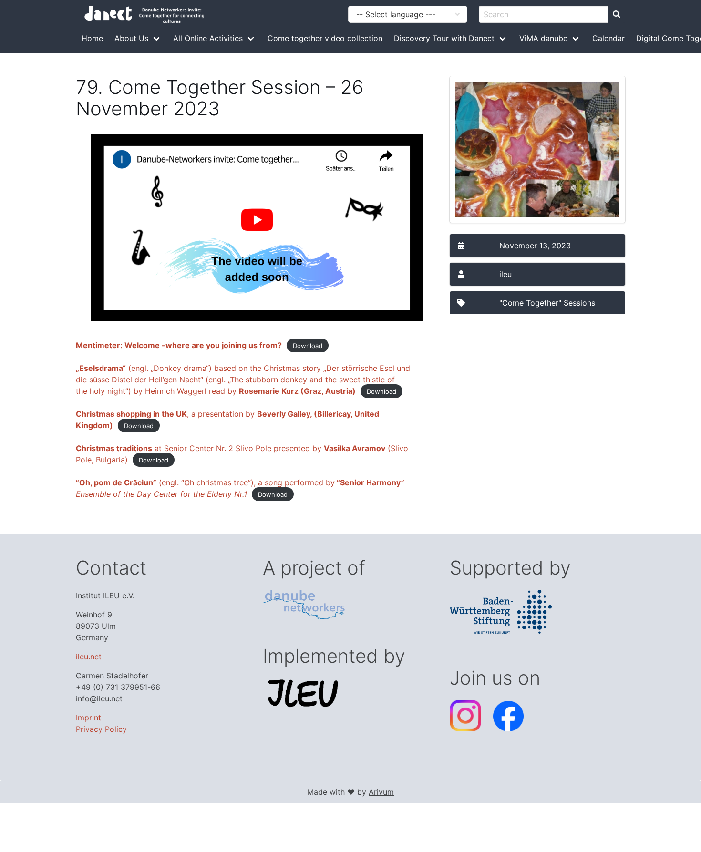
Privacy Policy (101, 729)
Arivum (381, 792)
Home (92, 38)
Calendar (608, 38)
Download (307, 345)
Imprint (88, 717)
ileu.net (89, 656)
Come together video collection (325, 38)
